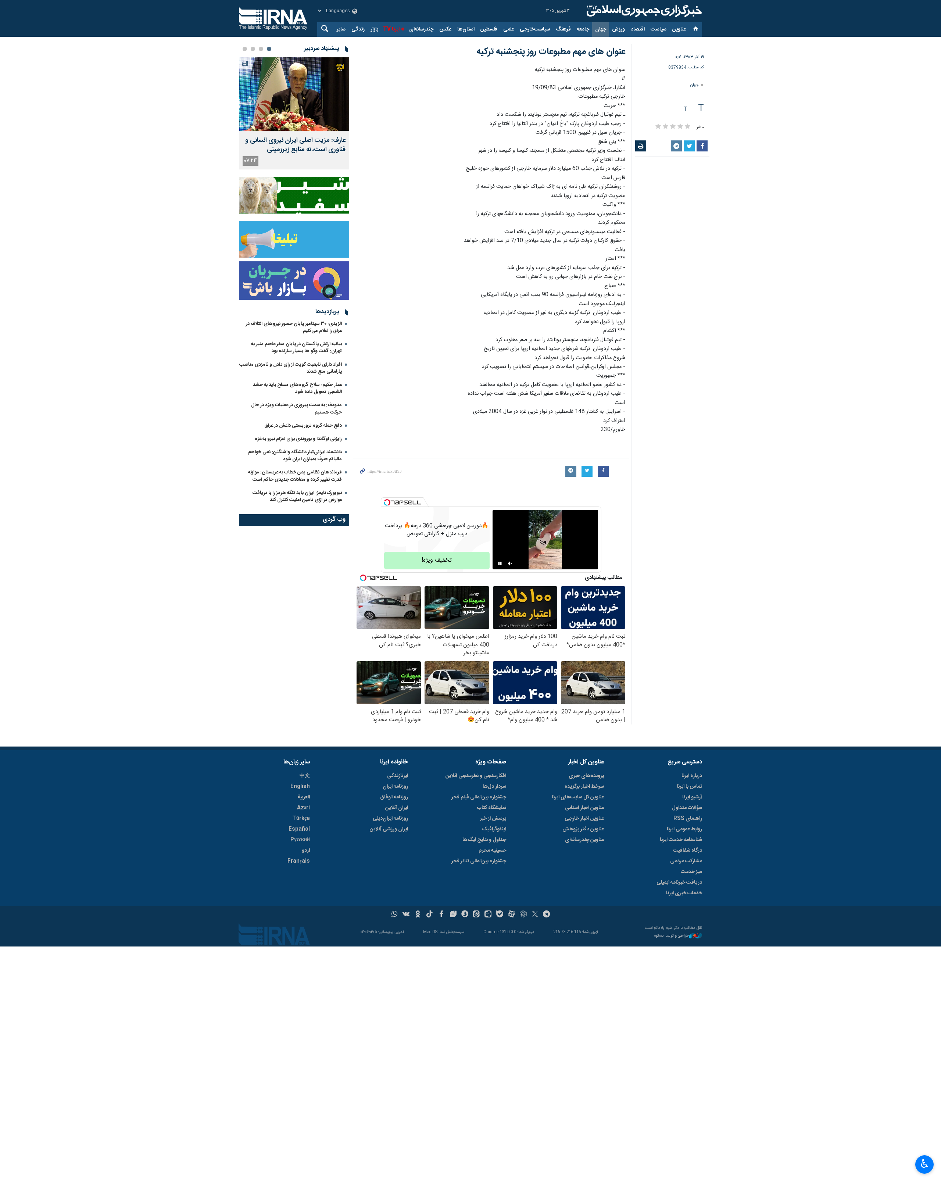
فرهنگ (563, 29)
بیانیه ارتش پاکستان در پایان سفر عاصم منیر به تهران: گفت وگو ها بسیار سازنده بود (296, 347)
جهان (600, 29)
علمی (508, 29)
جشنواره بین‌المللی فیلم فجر (478, 797)
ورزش (618, 29)
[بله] (500, 915)
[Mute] (510, 563)
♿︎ (924, 1163)
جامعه (583, 29)
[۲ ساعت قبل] (294, 94)
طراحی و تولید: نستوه (671, 936)
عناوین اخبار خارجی (584, 818)
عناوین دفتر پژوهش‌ (583, 829)
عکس (445, 29)
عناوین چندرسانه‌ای (584, 839)
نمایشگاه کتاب (491, 808)
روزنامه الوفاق (394, 797)
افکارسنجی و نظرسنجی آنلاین (476, 776)
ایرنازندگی (397, 776)
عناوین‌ (679, 29)
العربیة (303, 797)
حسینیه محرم (492, 850)
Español (299, 829)
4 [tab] (245, 49)
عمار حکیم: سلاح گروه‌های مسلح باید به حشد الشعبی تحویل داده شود (297, 388)
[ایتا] (477, 915)
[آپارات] (511, 915)
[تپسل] (387, 502)
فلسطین (488, 29)
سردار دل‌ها (494, 786)
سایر (341, 29)
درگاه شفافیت (687, 850)
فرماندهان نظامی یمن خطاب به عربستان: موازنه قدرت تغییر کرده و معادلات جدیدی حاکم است (295, 475)
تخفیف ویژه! (437, 560)
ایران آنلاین (396, 808)
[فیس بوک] (441, 915)
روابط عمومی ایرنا (684, 829)
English (300, 786)
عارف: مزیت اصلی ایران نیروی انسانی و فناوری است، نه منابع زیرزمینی (295, 145)
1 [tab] (269, 49)
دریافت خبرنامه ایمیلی (679, 882)
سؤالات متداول (687, 808)
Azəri (303, 808)
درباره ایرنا (691, 776)
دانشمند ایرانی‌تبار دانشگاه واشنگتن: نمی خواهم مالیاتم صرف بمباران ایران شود (295, 455)
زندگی (358, 29)
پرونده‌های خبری (586, 776)
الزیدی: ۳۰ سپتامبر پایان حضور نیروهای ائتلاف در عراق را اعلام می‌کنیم (294, 327)
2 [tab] (261, 49)
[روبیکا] (523, 915)
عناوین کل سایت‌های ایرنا (578, 797)
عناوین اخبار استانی (584, 808)
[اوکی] (418, 915)
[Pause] (499, 563)
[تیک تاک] (429, 915)
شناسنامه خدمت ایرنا (681, 839)
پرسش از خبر (493, 818)
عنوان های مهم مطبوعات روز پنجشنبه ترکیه (550, 51)
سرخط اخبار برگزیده (584, 786)
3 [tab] (253, 49)
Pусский (300, 839)
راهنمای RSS (687, 818)
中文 (305, 776)
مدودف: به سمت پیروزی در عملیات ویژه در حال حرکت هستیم (296, 408)
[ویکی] (406, 915)
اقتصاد (638, 29)
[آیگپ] (488, 915)
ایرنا (643, 11)
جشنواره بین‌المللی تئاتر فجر (478, 861)
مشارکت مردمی (686, 861)
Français (298, 861)
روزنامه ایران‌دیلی (390, 818)
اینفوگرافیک (494, 829)
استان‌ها (466, 29)
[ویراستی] (453, 915)
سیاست (658, 29)
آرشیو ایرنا (692, 797)
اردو (306, 850)
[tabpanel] (294, 113)
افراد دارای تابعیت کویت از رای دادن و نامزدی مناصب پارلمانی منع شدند (290, 368)
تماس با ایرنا (689, 786)
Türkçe (301, 818)
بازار (374, 29)
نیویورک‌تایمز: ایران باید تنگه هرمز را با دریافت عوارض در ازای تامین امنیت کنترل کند (297, 496)
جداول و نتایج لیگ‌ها (484, 839)
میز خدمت (691, 871)
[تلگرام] (547, 915)
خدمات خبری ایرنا (684, 893)
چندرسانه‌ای (421, 29)
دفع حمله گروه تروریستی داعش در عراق (303, 426)
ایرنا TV (391, 29)
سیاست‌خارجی (535, 29)
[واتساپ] (395, 915)
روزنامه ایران (395, 786)
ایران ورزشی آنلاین (389, 829)
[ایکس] (535, 915)
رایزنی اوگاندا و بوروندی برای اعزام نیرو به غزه (298, 439)
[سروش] (465, 915)
